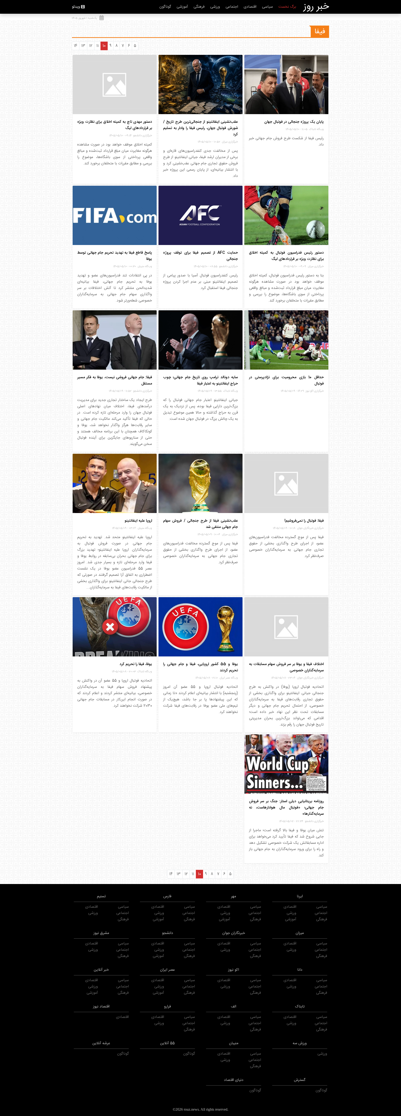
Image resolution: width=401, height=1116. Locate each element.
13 (83, 46)
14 (75, 46)
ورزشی (215, 7)
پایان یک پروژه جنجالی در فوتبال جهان (294, 122)
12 (90, 46)
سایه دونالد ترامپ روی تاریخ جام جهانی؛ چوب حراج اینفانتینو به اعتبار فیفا (200, 380)
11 (97, 46)
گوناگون (165, 7)
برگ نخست (287, 7)
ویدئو (76, 7)
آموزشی (182, 7)
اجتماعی (232, 7)
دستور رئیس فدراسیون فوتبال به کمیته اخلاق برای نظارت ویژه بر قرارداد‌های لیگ (286, 256)
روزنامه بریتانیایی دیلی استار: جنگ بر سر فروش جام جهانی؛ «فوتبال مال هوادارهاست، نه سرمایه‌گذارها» (286, 807)
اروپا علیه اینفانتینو (138, 521)
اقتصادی (250, 7)
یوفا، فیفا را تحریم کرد (136, 664)
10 (104, 46)
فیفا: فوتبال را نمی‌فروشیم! (304, 521)
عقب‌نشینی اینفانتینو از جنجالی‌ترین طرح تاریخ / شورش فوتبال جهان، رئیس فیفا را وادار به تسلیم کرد (200, 128)
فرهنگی (199, 7)
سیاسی (267, 7)
